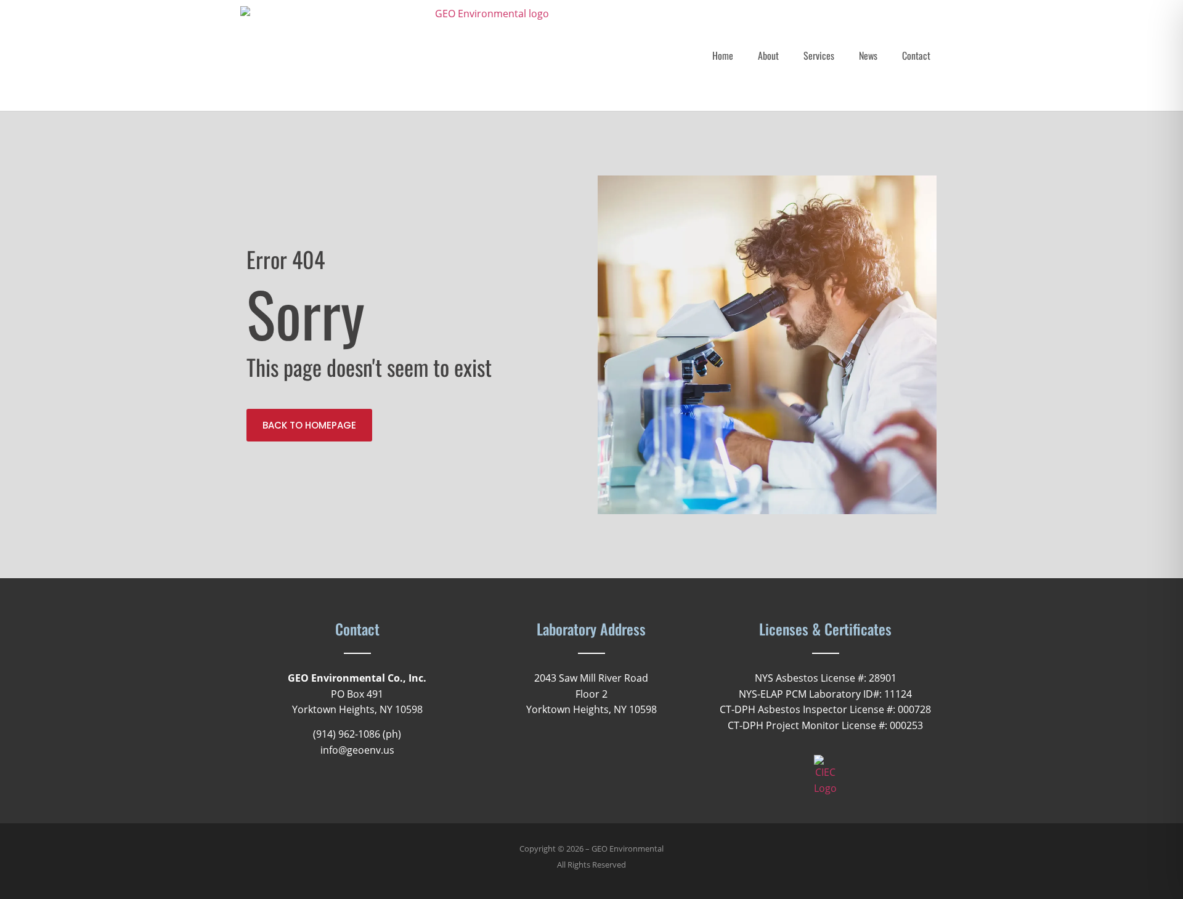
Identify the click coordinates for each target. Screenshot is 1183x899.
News (868, 55)
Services (818, 55)
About (768, 55)
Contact (916, 55)
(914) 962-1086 (346, 734)
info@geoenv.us (357, 750)
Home (722, 55)
